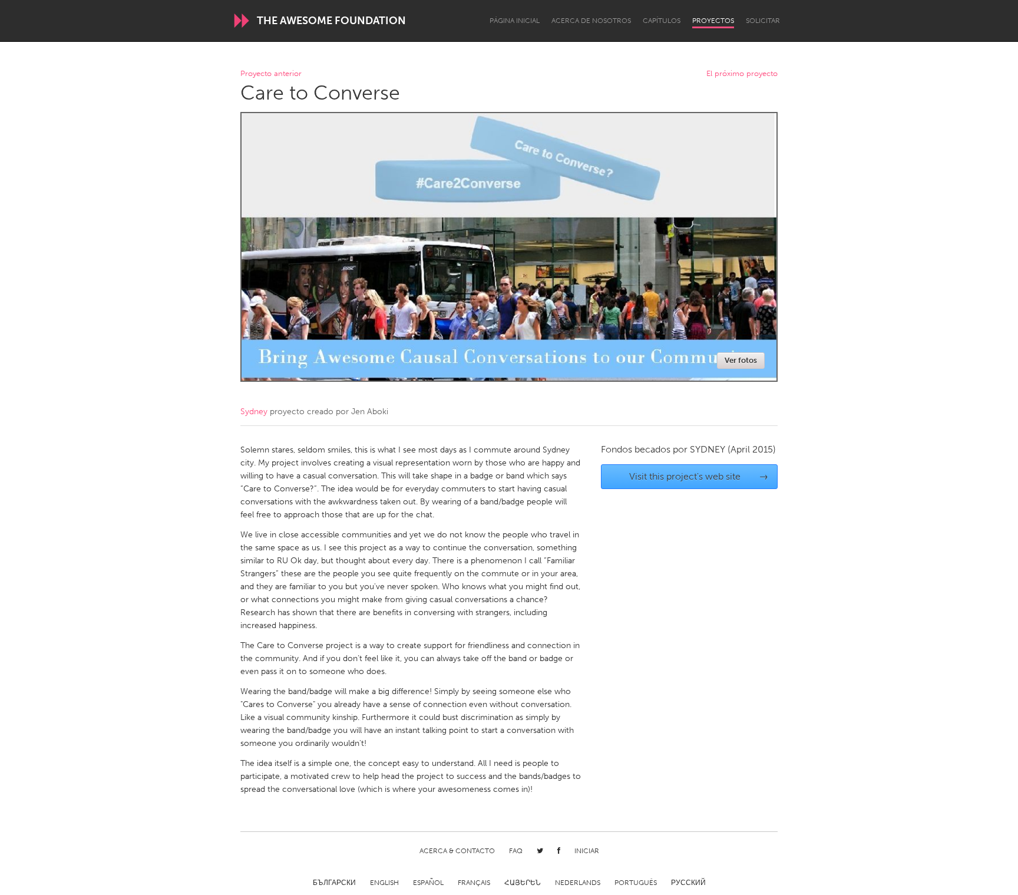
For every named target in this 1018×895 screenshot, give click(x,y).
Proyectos (713, 20)
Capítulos (661, 20)
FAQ (516, 851)
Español (428, 883)
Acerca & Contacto (457, 851)
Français (474, 883)
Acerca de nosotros (591, 20)
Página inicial (515, 20)
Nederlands (577, 883)
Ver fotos (741, 360)
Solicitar (763, 20)
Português (635, 883)
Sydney (253, 412)
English (384, 883)
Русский (688, 883)
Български (334, 883)
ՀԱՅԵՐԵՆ (522, 883)
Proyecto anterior (271, 74)
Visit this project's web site (699, 476)
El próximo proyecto (742, 74)
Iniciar (586, 851)
